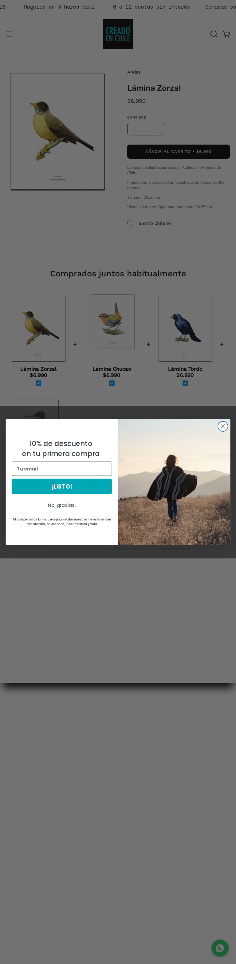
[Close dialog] (223, 426)
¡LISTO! (62, 486)
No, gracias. (62, 505)
